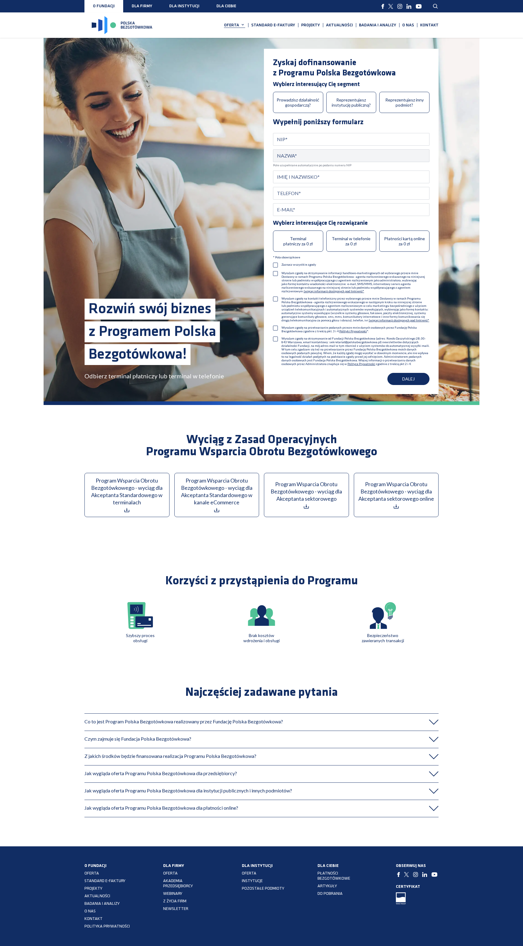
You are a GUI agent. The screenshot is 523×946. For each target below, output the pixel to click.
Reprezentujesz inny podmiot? (404, 102)
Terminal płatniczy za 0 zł (298, 241)
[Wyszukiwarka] (436, 6)
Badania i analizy (377, 25)
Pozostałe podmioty (263, 888)
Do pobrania (330, 893)
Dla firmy (142, 6)
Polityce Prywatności (361, 364)
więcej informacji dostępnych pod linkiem (333, 291)
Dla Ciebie (226, 6)
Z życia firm (174, 901)
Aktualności (339, 25)
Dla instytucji (184, 6)
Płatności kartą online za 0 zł (404, 241)
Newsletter (175, 909)
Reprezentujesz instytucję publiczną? (351, 102)
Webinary (172, 893)
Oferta (231, 25)
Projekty (310, 25)
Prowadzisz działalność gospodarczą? (298, 102)
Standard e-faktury (273, 25)
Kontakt (429, 25)
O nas (408, 25)
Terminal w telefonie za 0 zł (351, 241)
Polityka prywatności (107, 926)
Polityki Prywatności (353, 331)
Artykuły (327, 886)
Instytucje (252, 881)
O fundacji (104, 6)
